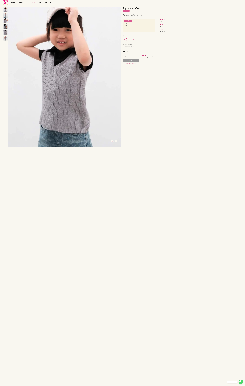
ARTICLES (48, 3)
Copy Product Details (131, 63)
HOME (13, 3)
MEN (27, 3)
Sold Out (131, 60)
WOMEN (20, 3)
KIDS (33, 3)
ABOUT (40, 3)
